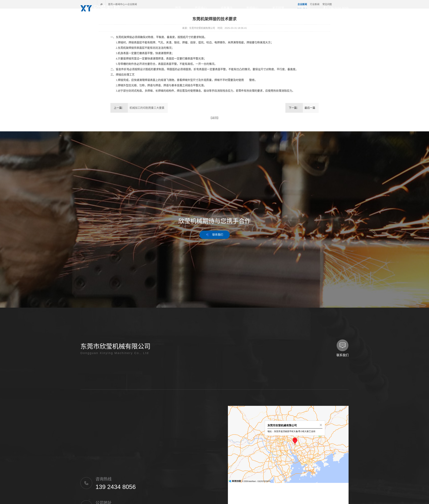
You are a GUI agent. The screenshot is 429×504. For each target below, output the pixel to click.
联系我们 (304, 8)
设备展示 (227, 8)
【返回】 (214, 117)
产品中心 (201, 8)
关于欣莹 (278, 8)
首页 (178, 8)
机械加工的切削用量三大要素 (147, 107)
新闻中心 (252, 8)
